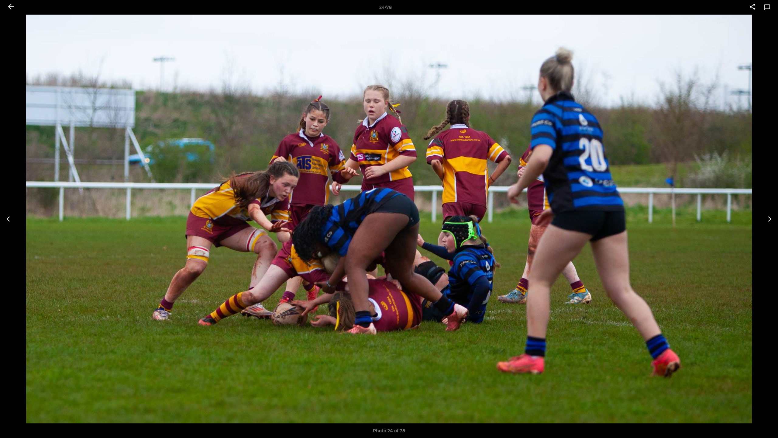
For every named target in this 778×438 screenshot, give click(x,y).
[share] (752, 7)
